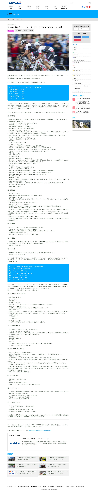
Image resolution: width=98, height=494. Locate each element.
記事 (11, 7)
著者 (37, 7)
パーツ (46, 7)
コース (29, 7)
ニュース (76, 78)
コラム (75, 52)
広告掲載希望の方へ (70, 486)
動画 (20, 7)
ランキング (11, 30)
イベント (76, 55)
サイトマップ (51, 486)
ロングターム (77, 73)
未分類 (75, 47)
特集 (75, 57)
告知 (75, 67)
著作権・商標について (36, 486)
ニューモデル (77, 88)
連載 (75, 49)
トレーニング (77, 75)
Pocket (77, 40)
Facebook (77, 37)
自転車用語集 (64, 7)
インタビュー (77, 70)
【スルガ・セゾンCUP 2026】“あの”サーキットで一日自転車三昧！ (83, 112)
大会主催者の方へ (60, 486)
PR (74, 65)
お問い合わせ (81, 486)
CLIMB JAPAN (77, 83)
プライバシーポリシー (24, 486)
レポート (76, 80)
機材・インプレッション (79, 60)
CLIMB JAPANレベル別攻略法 (81, 86)
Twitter (85, 37)
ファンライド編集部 (28, 439)
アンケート (18, 30)
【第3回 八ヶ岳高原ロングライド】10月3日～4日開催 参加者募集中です (83, 108)
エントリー (55, 7)
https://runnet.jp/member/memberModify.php (40, 430)
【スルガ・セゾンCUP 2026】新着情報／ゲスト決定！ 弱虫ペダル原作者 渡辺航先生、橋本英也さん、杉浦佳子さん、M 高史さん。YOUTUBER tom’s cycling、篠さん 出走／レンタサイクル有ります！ (83, 101)
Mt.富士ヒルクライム (78, 91)
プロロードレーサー (28, 30)
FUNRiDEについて (12, 486)
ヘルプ (44, 486)
